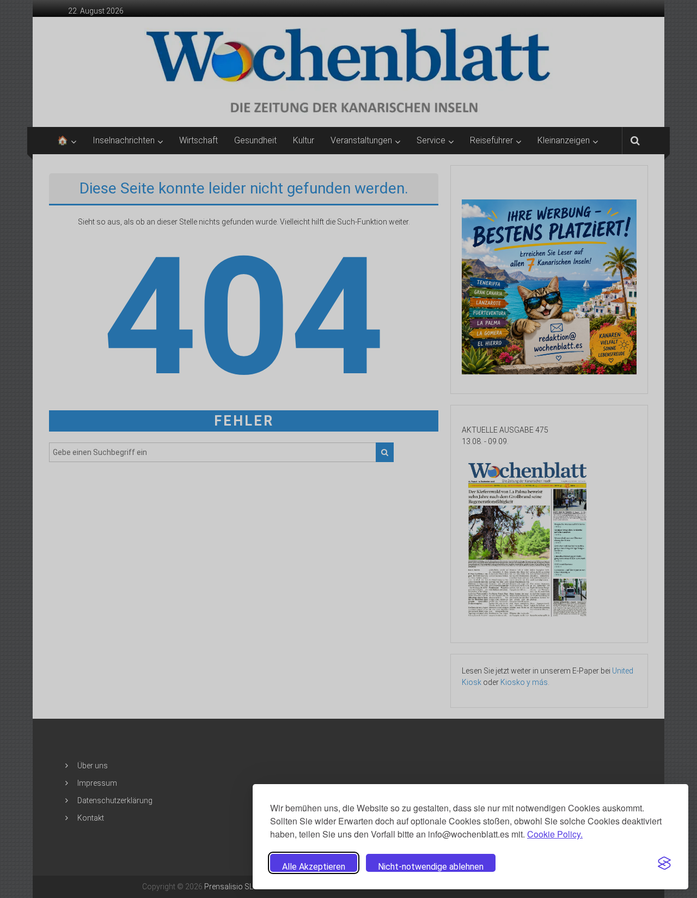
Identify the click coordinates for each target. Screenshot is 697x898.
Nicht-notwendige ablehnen (431, 866)
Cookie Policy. (555, 834)
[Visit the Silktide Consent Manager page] (664, 863)
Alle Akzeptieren (313, 866)
